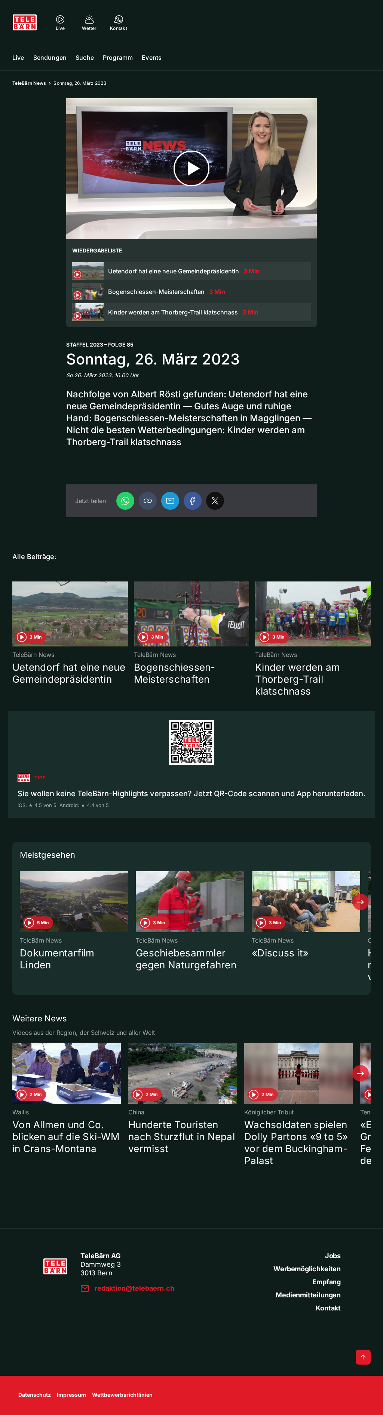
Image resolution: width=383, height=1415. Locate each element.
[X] (215, 501)
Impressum (71, 1394)
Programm (118, 57)
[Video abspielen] (191, 168)
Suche (85, 57)
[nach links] (22, 902)
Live (18, 57)
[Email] (170, 501)
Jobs (333, 1256)
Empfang (326, 1282)
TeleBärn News (29, 83)
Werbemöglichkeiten (307, 1269)
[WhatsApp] (125, 501)
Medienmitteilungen (308, 1295)
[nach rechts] (360, 902)
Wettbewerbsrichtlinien (122, 1394)
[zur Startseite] (25, 22)
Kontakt (328, 1308)
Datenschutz (34, 1394)
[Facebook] (193, 501)
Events (152, 57)
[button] (148, 501)
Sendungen (50, 57)
